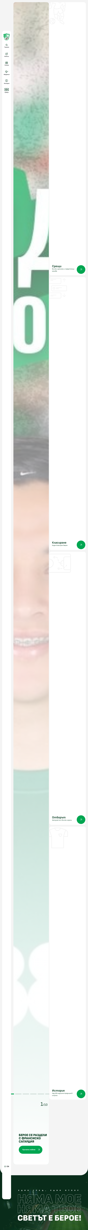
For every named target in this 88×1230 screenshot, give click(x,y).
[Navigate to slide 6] (48, 1094)
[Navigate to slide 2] (18, 1094)
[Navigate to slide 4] (33, 1094)
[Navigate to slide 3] (26, 1094)
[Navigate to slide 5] (41, 1094)
